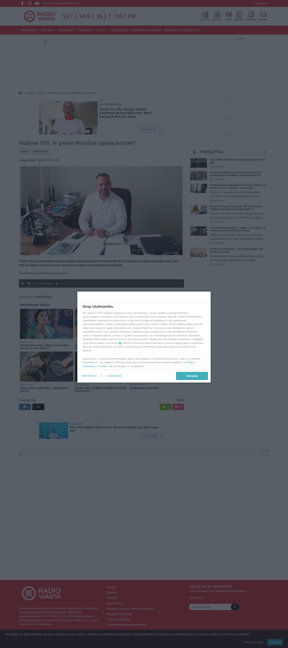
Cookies (102, 366)
